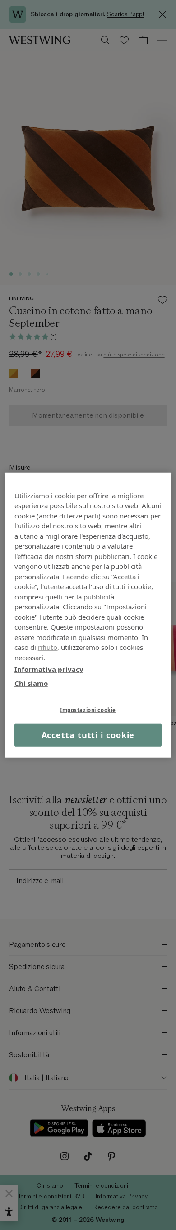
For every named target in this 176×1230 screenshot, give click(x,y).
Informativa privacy (48, 669)
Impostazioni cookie (88, 710)
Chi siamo (31, 682)
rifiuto (47, 647)
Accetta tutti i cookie (88, 735)
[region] (88, 615)
